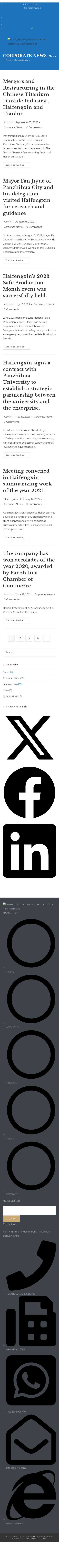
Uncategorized (11, 696)
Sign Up (11, 1218)
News (6, 690)
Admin (7, 122)
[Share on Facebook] (29, 818)
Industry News (10, 684)
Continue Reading (18, 166)
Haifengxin (10, 499)
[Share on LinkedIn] (29, 880)
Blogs (6, 672)
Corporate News (13, 127)
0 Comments (34, 127)
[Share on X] (29, 763)
